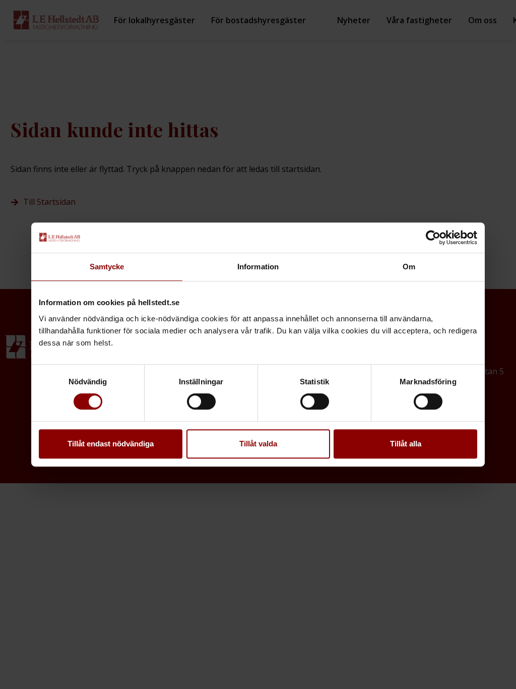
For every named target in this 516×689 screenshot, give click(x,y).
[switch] (201, 401)
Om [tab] (409, 266)
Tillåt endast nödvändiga (111, 443)
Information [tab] (258, 266)
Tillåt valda (258, 443)
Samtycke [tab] (107, 266)
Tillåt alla (405, 443)
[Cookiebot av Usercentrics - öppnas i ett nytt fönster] (433, 237)
